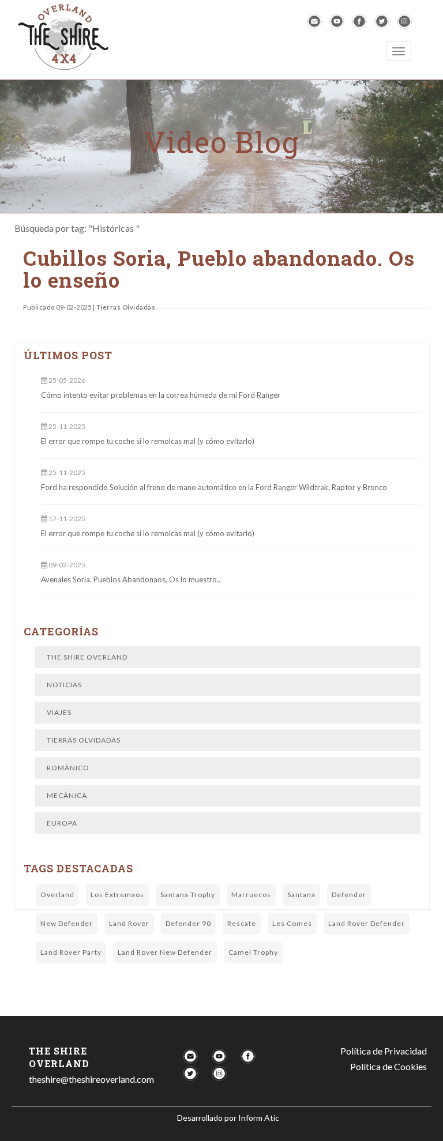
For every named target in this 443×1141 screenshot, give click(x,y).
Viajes (59, 712)
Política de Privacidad (383, 1050)
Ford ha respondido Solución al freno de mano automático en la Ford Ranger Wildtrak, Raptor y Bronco (214, 487)
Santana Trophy (187, 894)
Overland (57, 894)
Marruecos (251, 894)
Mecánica (67, 795)
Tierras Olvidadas (84, 740)
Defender (349, 894)
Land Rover (129, 923)
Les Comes (292, 923)
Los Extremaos (117, 894)
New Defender (66, 923)
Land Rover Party (71, 952)
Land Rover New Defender (165, 952)
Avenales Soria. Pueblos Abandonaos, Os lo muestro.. (130, 579)
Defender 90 (188, 923)
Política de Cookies (388, 1066)
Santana (301, 894)
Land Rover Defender (366, 923)
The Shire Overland (87, 657)
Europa (62, 823)
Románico (68, 767)
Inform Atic (258, 1118)
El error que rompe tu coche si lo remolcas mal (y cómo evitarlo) (147, 441)
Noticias (64, 684)
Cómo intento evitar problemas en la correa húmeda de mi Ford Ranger (160, 395)
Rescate (241, 923)
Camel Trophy (253, 952)
